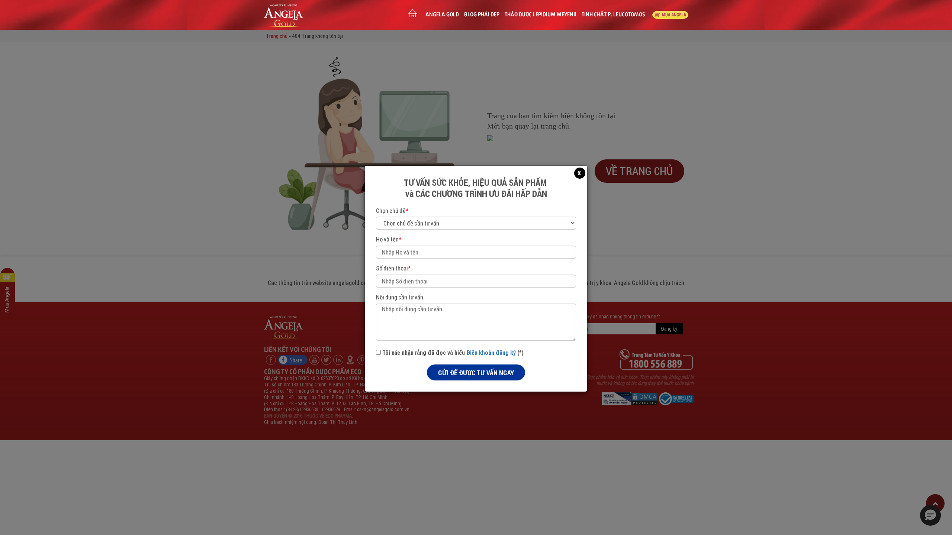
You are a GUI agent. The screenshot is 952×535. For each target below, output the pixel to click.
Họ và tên (388, 239)
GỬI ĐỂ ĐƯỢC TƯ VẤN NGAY (476, 372)
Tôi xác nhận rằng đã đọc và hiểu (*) (452, 352)
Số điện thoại (393, 268)
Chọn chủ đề (392, 210)
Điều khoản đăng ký (491, 352)
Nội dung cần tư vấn (399, 297)
